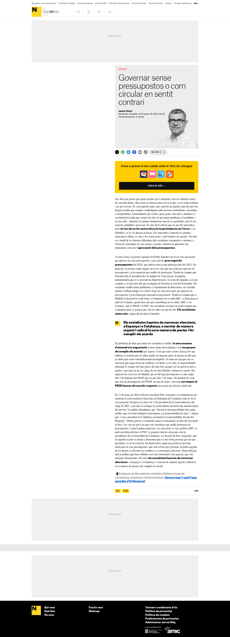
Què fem (49, 611)
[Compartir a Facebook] (134, 152)
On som (49, 615)
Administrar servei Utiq (160, 622)
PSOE (125, 491)
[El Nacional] (37, 12)
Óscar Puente (156, 3)
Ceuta (168, 3)
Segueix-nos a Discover (44, 3)
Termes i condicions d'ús (161, 607)
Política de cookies (157, 615)
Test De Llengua (67, 3)
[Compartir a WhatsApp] (123, 152)
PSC (118, 491)
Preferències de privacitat (162, 618)
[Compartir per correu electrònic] (140, 152)
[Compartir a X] (117, 152)
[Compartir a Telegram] (128, 152)
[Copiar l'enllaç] (146, 152)
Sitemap (94, 611)
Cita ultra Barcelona (119, 3)
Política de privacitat (158, 611)
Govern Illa (100, 3)
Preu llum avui (139, 3)
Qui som (49, 607)
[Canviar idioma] (99, 12)
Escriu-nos (96, 607)
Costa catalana (85, 3)
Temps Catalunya (183, 3)
